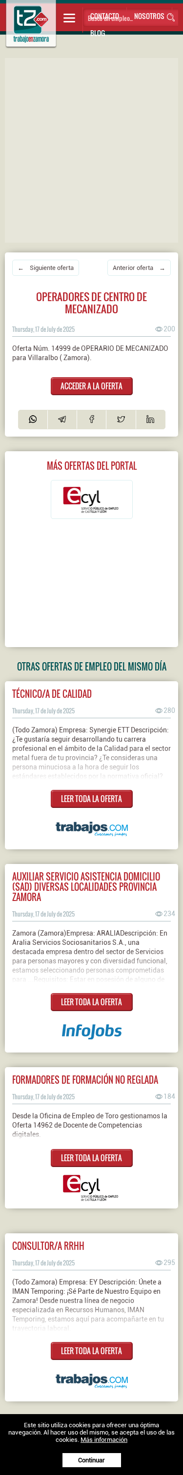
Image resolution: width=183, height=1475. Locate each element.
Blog (97, 33)
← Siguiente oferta (46, 267)
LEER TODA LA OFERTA (91, 798)
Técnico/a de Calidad (52, 693)
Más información (104, 1439)
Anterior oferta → (139, 267)
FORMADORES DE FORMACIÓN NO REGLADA (85, 1079)
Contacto (104, 15)
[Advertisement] (91, 149)
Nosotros (149, 15)
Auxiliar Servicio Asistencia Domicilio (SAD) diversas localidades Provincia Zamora (86, 886)
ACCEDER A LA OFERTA (91, 386)
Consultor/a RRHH (48, 1245)
